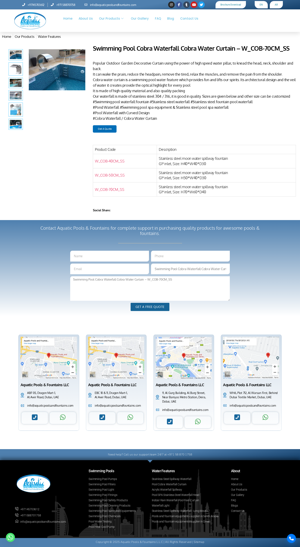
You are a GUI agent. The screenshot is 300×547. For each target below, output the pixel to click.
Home (67, 18)
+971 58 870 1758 (179, 454)
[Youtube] (194, 4)
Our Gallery (140, 18)
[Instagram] (171, 4)
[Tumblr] (186, 4)
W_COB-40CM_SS (109, 161)
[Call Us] (291, 538)
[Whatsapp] (10, 537)
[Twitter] (201, 4)
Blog (170, 18)
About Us (86, 18)
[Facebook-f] (179, 4)
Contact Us (189, 18)
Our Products (109, 18)
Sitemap (199, 542)
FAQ (158, 18)
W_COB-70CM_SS (109, 189)
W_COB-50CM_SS (110, 175)
